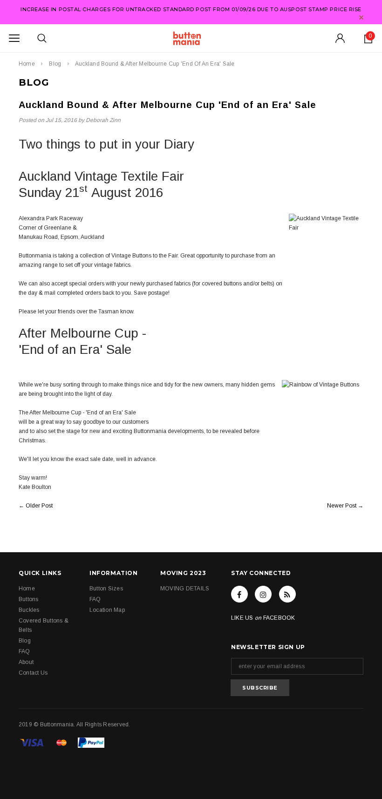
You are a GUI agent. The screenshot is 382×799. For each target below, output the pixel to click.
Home (27, 64)
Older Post (39, 505)
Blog (55, 64)
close (361, 17)
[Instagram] (263, 594)
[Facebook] (239, 594)
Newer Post (341, 505)
